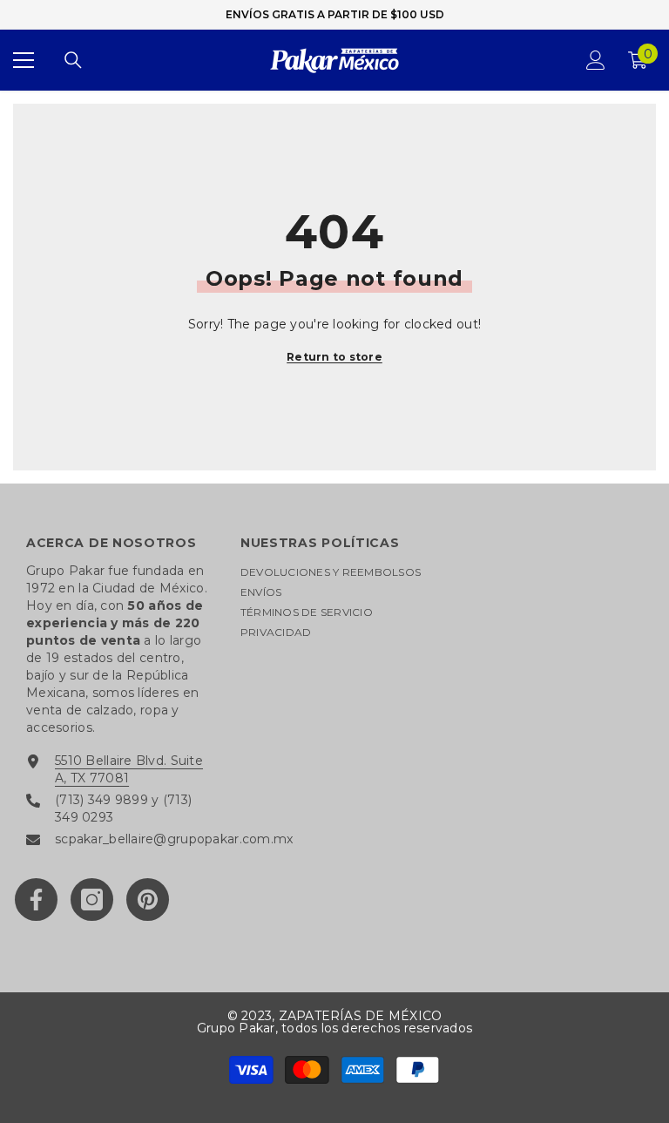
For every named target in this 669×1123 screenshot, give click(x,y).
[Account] (595, 60)
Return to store (334, 356)
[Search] (73, 60)
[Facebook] (36, 899)
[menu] (23, 60)
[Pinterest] (147, 899)
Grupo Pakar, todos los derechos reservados (334, 1028)
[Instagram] (92, 899)
